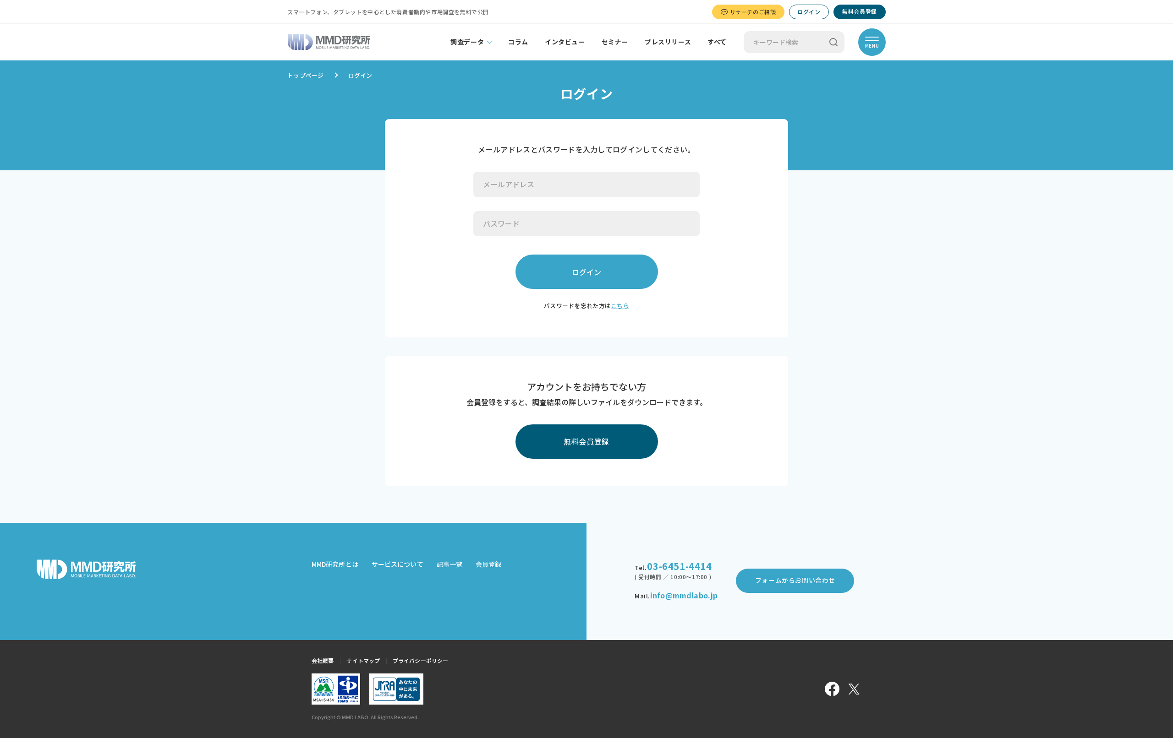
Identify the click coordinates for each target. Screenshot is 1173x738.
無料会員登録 (859, 11)
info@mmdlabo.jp (684, 595)
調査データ (467, 41)
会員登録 (488, 564)
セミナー (615, 41)
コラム (518, 41)
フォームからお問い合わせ (795, 580)
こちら (620, 305)
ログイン (808, 12)
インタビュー (565, 41)
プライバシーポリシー (420, 660)
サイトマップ (363, 660)
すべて (717, 41)
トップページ (305, 75)
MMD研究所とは (335, 564)
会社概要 (323, 660)
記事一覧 (449, 564)
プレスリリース (668, 41)
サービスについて (397, 564)
